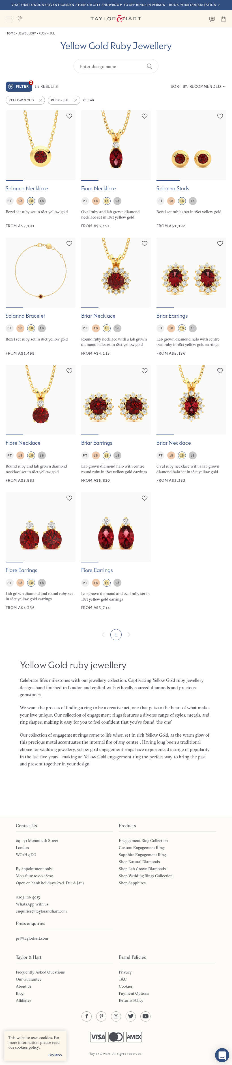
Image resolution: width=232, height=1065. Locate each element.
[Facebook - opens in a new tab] (86, 1016)
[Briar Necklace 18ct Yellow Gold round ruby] (116, 297)
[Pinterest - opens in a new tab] (101, 1016)
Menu (8, 18)
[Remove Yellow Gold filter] (41, 100)
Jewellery (27, 33)
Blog (19, 993)
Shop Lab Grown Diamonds (142, 868)
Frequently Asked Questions (40, 972)
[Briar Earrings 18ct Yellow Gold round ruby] (116, 424)
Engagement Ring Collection (143, 840)
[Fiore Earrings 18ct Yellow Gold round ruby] (41, 551)
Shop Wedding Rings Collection (146, 875)
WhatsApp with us (32, 904)
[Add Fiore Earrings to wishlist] (69, 498)
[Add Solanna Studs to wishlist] (220, 116)
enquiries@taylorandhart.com (41, 911)
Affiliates (23, 1000)
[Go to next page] (129, 635)
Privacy (125, 972)
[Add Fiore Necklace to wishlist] (144, 116)
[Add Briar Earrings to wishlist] (220, 243)
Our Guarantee (29, 979)
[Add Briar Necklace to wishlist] (144, 243)
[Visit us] (19, 18)
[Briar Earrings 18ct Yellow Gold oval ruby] (191, 297)
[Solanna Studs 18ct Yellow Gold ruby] (191, 169)
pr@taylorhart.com (32, 938)
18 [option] (20, 201)
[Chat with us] (222, 1055)
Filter (24, 85)
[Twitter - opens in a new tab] (131, 1016)
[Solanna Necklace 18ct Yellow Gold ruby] (41, 169)
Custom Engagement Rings (142, 847)
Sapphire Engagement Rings (143, 854)
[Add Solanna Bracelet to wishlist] (69, 243)
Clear (88, 100)
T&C (123, 979)
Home (10, 33)
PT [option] (9, 201)
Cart (223, 18)
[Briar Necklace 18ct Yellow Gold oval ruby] (191, 424)
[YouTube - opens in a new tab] (145, 1016)
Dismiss (55, 1055)
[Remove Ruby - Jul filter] (76, 100)
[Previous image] (13, 145)
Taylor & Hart (116, 19)
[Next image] (67, 145)
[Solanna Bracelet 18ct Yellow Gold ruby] (41, 297)
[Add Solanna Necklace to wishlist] (69, 116)
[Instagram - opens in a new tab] (116, 1016)
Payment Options (134, 993)
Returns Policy (131, 1000)
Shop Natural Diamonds (139, 861)
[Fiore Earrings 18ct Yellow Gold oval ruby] (116, 551)
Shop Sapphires (132, 882)
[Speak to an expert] (212, 18)
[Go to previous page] (103, 635)
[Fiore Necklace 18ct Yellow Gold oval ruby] (116, 169)
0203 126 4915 (28, 897)
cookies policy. (27, 1047)
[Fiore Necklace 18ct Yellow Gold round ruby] (41, 424)
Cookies (126, 986)
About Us (24, 986)
